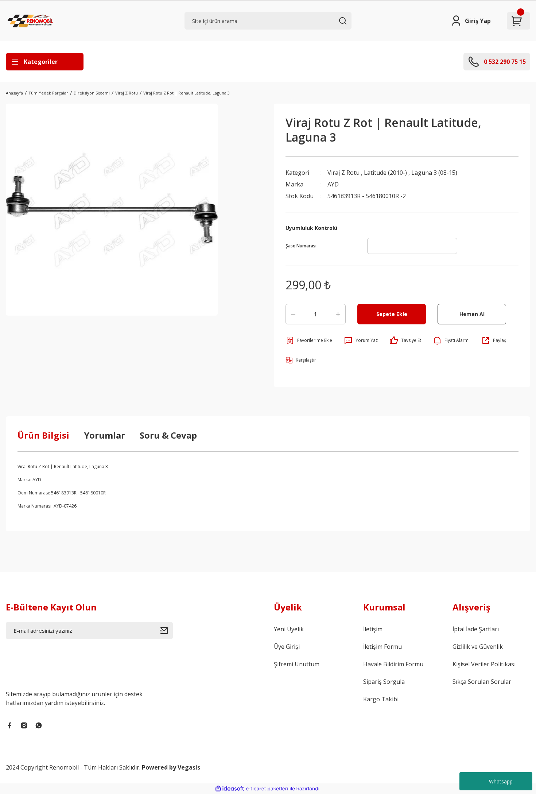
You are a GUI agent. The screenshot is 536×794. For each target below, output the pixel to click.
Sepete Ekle (391, 314)
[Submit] (166, 630)
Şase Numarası (301, 246)
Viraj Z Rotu (343, 173)
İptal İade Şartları (476, 629)
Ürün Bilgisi (43, 435)
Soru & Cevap (168, 435)
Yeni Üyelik (289, 629)
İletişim (372, 629)
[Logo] (31, 21)
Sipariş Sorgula (384, 682)
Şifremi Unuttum (296, 664)
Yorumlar (104, 435)
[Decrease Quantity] (293, 314)
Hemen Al (472, 314)
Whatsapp (501, 781)
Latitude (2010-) (385, 173)
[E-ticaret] (267, 789)
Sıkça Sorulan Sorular (482, 682)
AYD (333, 184)
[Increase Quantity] (338, 314)
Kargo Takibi (381, 699)
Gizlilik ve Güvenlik (478, 647)
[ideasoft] (229, 788)
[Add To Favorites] (309, 340)
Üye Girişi (287, 647)
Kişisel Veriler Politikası (484, 664)
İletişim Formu (382, 647)
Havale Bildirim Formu (393, 664)
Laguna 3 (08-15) (434, 173)
